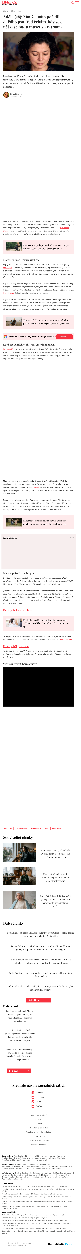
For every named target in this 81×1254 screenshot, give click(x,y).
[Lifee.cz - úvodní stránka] (9, 3)
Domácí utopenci (37, 1177)
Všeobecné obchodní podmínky (38, 1132)
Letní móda (21, 1160)
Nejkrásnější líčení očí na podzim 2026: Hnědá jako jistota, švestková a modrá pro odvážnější (34, 1186)
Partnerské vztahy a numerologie (13, 1166)
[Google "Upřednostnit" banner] (38, 339)
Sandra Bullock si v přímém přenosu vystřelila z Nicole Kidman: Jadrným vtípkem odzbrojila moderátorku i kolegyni (34, 1207)
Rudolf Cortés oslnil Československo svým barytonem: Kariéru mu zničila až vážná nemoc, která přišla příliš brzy (38, 1190)
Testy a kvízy (61, 1156)
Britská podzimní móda (44, 1166)
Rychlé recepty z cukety (64, 1173)
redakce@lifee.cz (66, 639)
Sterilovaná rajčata (21, 1173)
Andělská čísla (7, 1158)
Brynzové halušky (8, 1177)
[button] (72, 2)
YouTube (39, 1106)
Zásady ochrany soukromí (39, 1140)
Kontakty (39, 1119)
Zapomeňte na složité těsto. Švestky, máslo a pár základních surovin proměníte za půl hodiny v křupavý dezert (38, 1232)
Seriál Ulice (31, 1166)
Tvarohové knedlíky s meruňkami (56, 1177)
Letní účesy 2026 (32, 1168)
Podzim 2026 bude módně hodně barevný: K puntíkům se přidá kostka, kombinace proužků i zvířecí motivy (37, 1203)
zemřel (36, 487)
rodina (46, 828)
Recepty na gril (42, 1160)
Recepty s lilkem (64, 1175)
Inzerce (39, 1123)
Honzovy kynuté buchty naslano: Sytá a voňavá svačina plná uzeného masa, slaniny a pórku (34, 1228)
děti (5, 828)
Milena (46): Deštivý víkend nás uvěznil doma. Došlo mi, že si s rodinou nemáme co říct (55, 853)
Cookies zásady (39, 1136)
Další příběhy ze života (16, 646)
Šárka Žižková (16, 94)
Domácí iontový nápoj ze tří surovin (42, 1173)
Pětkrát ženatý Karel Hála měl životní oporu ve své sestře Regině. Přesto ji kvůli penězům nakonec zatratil (36, 1198)
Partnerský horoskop (48, 1156)
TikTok (38, 1101)
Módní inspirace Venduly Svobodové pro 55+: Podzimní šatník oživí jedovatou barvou (32, 1194)
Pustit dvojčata (9, 349)
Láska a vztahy (56, 828)
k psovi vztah (8, 293)
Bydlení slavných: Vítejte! (56, 1158)
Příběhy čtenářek (21, 828)
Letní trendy (31, 1160)
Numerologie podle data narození (34, 1158)
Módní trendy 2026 (9, 1160)
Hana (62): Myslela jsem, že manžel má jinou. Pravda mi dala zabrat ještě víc (55, 877)
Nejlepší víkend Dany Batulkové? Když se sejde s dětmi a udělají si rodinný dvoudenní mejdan (35, 1221)
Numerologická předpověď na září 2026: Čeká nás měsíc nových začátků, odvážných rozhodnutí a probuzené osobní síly (36, 1224)
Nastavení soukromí (39, 1144)
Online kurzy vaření (39, 1115)
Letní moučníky (44, 1168)
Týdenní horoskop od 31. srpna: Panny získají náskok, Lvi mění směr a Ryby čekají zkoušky (33, 1215)
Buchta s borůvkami (23, 1177)
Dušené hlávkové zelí (49, 1175)
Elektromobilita (57, 1168)
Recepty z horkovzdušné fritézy (13, 1179)
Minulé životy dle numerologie (40, 1164)
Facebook (39, 1092)
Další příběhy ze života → (17, 610)
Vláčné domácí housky (33, 1175)
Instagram (39, 1097)
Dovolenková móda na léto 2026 (13, 1168)
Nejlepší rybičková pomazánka (13, 1175)
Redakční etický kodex (39, 1128)
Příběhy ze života (35, 828)
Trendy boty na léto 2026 (63, 1166)
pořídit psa (7, 267)
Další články (34, 1000)
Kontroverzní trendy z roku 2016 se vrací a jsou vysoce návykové (24, 1218)
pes (11, 828)
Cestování (17, 1158)
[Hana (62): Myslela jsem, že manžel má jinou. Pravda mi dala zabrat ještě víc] (19, 885)
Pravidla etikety (19, 1156)
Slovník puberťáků (32, 1156)
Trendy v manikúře (21, 1164)
